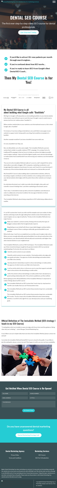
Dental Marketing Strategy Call (28, 435)
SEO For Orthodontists (42, 458)
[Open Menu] (54, 2)
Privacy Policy (15, 455)
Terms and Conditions (15, 458)
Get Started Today (28, 32)
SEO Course (42, 455)
